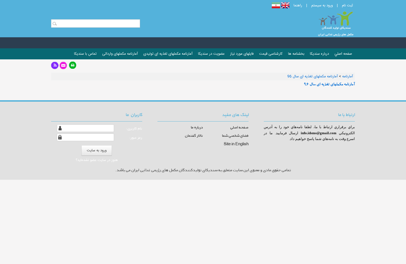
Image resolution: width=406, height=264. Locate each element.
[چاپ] (73, 67)
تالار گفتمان (194, 135)
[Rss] (55, 67)
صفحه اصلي (239, 127)
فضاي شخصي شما (235, 135)
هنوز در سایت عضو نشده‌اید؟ (97, 160)
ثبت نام (347, 5)
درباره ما (197, 127)
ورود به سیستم (322, 5)
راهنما (298, 5)
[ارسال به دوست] (63, 67)
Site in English (236, 144)
